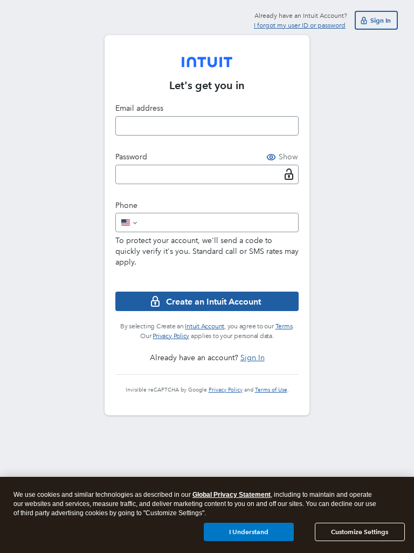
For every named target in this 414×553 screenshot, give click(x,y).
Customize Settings (359, 532)
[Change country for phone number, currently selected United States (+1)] (128, 222)
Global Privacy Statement (231, 494)
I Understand (248, 532)
